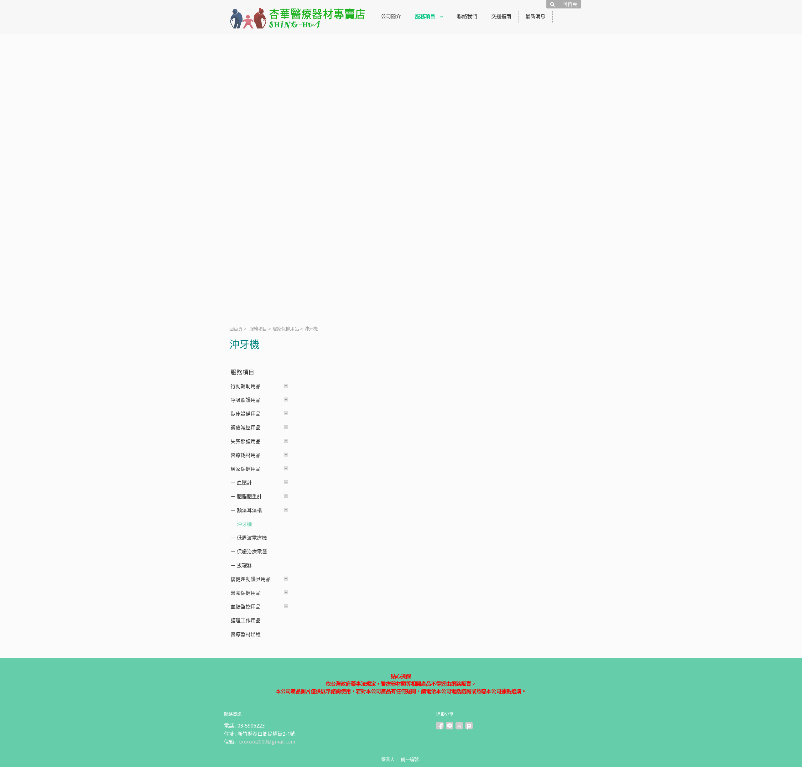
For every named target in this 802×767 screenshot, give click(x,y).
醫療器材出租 (246, 634)
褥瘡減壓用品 (246, 427)
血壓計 (244, 482)
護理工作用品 (246, 620)
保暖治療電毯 (252, 551)
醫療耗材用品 (246, 455)
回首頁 (235, 329)
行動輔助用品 (246, 386)
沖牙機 (244, 524)
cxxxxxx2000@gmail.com (267, 741)
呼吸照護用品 (246, 399)
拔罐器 (244, 565)
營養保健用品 (246, 592)
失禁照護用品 (246, 441)
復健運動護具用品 (251, 579)
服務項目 (258, 329)
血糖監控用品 (246, 606)
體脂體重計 (249, 496)
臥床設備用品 (246, 413)
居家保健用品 (286, 329)
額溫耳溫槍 (249, 510)
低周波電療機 (252, 537)
